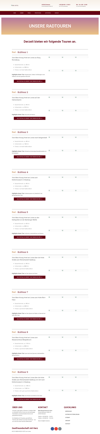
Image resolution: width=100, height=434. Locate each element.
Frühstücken (38, 12)
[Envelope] (85, 13)
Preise (29, 12)
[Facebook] (82, 13)
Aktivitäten (48, 12)
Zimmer (21, 12)
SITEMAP (67, 417)
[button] (29, 81)
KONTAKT (67, 423)
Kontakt (57, 12)
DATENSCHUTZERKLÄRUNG (72, 414)
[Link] (88, 13)
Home (14, 12)
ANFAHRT (67, 420)
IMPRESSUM (68, 411)
